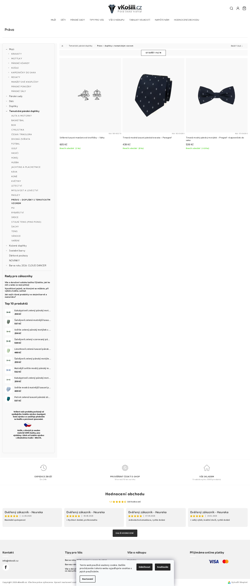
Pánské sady (16, 96)
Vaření (15, 240)
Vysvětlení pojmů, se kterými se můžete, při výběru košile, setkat (27, 289)
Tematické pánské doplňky (24, 111)
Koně (14, 176)
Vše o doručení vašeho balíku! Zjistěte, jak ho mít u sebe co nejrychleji (27, 283)
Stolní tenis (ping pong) (26, 222)
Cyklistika (17, 130)
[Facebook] (5, 567)
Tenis (14, 231)
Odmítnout (144, 567)
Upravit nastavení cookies (66, 582)
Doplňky (13, 106)
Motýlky (16, 58)
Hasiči (15, 153)
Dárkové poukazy (18, 255)
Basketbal (17, 120)
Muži (11, 49)
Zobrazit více (125, 533)
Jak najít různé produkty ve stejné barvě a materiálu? (26, 295)
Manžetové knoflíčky (25, 82)
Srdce (15, 217)
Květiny (16, 181)
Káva (14, 172)
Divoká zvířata (20, 139)
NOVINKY (14, 260)
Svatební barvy (17, 250)
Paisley (15, 195)
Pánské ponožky (21, 86)
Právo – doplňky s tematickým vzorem (30, 201)
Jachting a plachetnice (26, 167)
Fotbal (15, 144)
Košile (15, 68)
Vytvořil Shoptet (239, 582)
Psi (13, 208)
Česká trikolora (21, 134)
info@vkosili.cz (10, 560)
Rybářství (17, 212)
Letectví (16, 186)
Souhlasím (162, 567)
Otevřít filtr (153, 52)
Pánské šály (18, 91)
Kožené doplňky (18, 245)
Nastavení (87, 579)
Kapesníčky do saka (23, 72)
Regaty (15, 77)
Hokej (14, 158)
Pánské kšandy (20, 63)
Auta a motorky (21, 116)
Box (13, 125)
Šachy (15, 226)
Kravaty (16, 54)
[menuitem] (53, 20)
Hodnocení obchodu (125, 493)
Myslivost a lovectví (24, 190)
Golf (14, 148)
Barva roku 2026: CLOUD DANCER (27, 265)
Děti (11, 101)
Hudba (15, 162)
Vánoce (16, 236)
